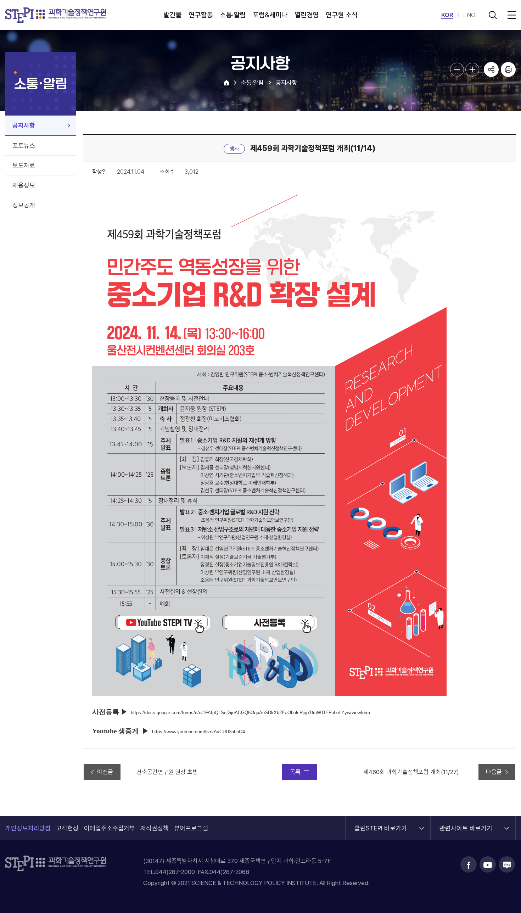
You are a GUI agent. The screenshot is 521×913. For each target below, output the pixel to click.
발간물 (172, 15)
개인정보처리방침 (28, 828)
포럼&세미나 (270, 15)
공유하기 (491, 69)
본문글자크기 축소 (457, 70)
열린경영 (307, 15)
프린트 (508, 69)
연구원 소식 (342, 15)
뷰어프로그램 (191, 828)
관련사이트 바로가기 (465, 823)
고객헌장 (67, 828)
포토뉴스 (23, 145)
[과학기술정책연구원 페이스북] (468, 864)
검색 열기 (492, 15)
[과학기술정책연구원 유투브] (488, 864)
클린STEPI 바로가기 (380, 823)
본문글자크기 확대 (472, 70)
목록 (295, 771)
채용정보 (23, 185)
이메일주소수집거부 (109, 828)
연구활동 (201, 15)
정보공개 (23, 205)
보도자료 (23, 165)
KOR (447, 14)
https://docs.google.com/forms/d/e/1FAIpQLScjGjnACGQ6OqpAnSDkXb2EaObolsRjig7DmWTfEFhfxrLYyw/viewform (250, 712)
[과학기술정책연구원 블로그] (507, 864)
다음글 (494, 771)
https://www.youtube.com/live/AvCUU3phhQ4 (198, 731)
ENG (469, 14)
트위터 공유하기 (491, 100)
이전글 (105, 771)
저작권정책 (154, 828)
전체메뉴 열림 (510, 15)
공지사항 (23, 125)
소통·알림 (233, 15)
